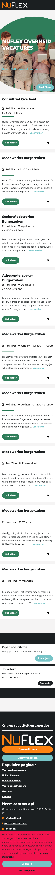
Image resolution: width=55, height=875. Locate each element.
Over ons (7, 791)
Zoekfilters (45, 87)
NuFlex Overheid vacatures (26, 69)
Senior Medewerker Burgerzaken (18, 219)
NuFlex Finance (10, 775)
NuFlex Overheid (11, 780)
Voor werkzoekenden (14, 770)
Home (5, 69)
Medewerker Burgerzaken (23, 158)
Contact (6, 796)
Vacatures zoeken (28, 757)
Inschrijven (44, 658)
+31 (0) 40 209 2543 (15, 823)
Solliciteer (11, 142)
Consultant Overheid (19, 99)
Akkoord (27, 863)
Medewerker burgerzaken (23, 452)
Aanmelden (45, 683)
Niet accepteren (27, 870)
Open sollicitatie (28, 749)
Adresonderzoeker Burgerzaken (17, 277)
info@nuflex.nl (13, 818)
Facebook (10, 828)
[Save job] (48, 143)
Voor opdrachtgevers (14, 785)
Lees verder (36, 132)
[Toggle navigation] (51, 5)
